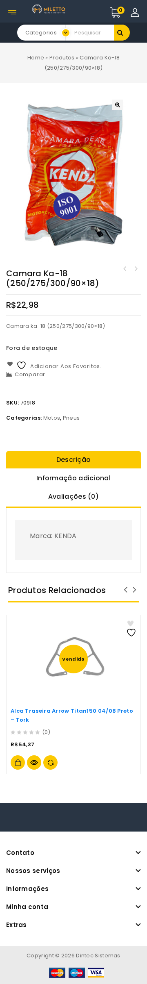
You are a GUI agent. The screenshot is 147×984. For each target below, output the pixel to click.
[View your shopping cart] (124, 12)
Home (35, 57)
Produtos (61, 57)
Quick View (34, 762)
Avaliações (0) (73, 496)
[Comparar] (50, 762)
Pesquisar (122, 33)
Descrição (73, 459)
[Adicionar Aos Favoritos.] (132, 628)
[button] (117, 105)
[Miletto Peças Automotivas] (49, 9)
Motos (51, 418)
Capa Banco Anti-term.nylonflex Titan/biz (124, 268)
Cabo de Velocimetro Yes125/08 (135, 268)
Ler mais (18, 762)
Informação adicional (73, 478)
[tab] (73, 460)
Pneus (71, 418)
